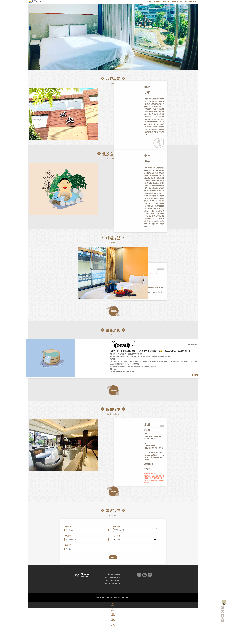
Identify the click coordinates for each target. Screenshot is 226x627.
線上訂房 (183, 1)
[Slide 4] (115, 66)
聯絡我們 (192, 1)
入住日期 (116, 536)
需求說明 (67, 545)
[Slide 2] (112, 66)
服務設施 (175, 1)
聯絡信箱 (67, 536)
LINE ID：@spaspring (112, 583)
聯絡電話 (116, 526)
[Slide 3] (114, 66)
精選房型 (113, 610)
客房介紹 (157, 1)
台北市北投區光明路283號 (113, 574)
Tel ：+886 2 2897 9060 (112, 577)
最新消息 (166, 1)
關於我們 (113, 605)
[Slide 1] (110, 66)
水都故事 (148, 1)
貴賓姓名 (67, 526)
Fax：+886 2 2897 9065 (112, 580)
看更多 (195, 375)
